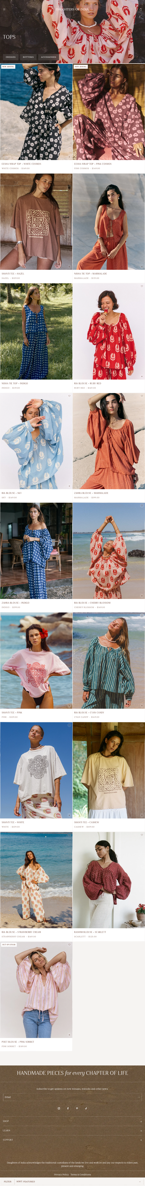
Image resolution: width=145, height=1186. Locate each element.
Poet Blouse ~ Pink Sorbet (18, 1042)
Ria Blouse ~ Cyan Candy (89, 712)
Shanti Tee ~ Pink (12, 712)
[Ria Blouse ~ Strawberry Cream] (36, 880)
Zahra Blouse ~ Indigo (15, 602)
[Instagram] (59, 1108)
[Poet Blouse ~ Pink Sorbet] (36, 990)
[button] (72, 1121)
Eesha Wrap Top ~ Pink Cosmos (93, 164)
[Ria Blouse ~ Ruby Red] (108, 331)
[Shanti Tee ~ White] (36, 770)
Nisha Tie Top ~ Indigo (15, 383)
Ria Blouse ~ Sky (12, 493)
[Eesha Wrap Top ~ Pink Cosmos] (108, 112)
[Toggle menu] (4, 9)
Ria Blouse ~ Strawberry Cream (21, 932)
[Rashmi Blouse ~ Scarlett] (108, 880)
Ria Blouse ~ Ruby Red (87, 383)
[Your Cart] (140, 9)
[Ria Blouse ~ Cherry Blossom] (108, 550)
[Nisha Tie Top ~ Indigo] (36, 331)
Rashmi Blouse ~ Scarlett (90, 932)
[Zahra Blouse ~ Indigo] (36, 550)
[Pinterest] (77, 1108)
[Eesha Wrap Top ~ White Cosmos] (36, 112)
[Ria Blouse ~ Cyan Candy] (108, 660)
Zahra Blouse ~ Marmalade (91, 493)
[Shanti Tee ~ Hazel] (36, 221)
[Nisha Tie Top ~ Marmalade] (108, 221)
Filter (7, 1181)
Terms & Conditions (81, 1174)
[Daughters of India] (72, 9)
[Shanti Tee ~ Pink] (36, 660)
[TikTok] (86, 1108)
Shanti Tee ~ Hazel (13, 273)
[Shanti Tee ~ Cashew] (108, 770)
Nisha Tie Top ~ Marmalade (90, 273)
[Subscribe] (138, 1097)
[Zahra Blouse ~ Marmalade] (108, 441)
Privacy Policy (61, 1174)
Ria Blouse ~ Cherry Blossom (92, 602)
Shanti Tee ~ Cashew (86, 822)
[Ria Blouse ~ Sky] (36, 441)
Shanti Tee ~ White (13, 822)
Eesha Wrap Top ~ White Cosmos (21, 164)
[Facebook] (68, 1108)
